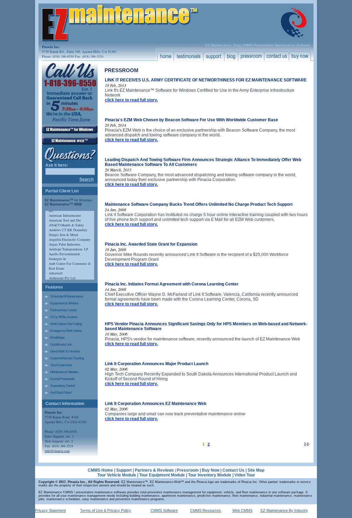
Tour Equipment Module (162, 475)
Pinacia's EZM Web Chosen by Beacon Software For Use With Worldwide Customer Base (191, 119)
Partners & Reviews (155, 470)
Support (124, 470)
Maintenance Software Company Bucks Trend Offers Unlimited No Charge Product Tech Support (199, 204)
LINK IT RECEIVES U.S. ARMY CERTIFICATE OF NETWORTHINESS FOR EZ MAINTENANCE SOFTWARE (206, 80)
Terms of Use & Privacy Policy (105, 510)
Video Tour (244, 475)
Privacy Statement (50, 510)
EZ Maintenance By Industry (284, 510)
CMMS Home (100, 470)
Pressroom (188, 470)
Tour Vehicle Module (116, 475)
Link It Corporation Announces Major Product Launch (156, 363)
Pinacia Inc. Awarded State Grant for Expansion (151, 244)
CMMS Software (164, 510)
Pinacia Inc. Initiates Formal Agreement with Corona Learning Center (172, 284)
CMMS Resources (205, 510)
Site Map (256, 470)
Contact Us (233, 470)
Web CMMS (242, 510)
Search (86, 179)
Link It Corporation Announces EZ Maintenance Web (155, 403)
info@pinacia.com (57, 450)
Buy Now (210, 470)
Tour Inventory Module (209, 475)
